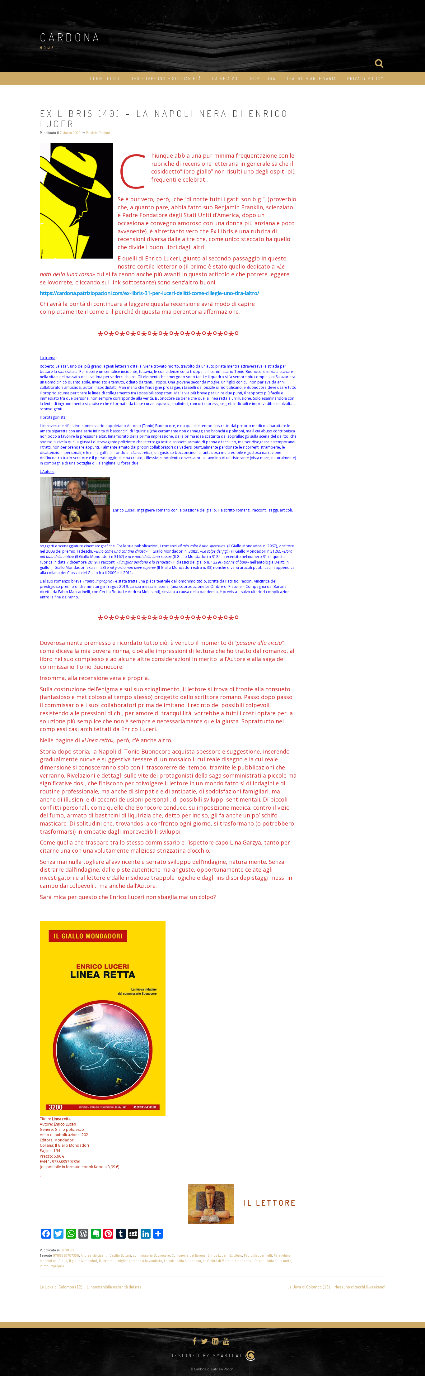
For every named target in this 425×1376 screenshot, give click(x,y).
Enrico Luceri (217, 1255)
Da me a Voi (225, 78)
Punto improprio (52, 1266)
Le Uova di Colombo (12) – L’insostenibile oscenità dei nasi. (91, 1287)
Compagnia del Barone (189, 1255)
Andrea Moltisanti (94, 1255)
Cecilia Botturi (120, 1255)
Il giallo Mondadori (83, 1260)
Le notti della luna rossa (182, 1260)
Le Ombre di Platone (218, 1260)
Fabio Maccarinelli (258, 1255)
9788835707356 (66, 1255)
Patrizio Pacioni (98, 132)
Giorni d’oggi (104, 78)
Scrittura (263, 78)
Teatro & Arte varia (311, 78)
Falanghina (282, 1255)
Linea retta (243, 1260)
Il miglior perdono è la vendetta (138, 1260)
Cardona (70, 37)
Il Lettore (106, 1260)
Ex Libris (235, 1255)
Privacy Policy (365, 78)
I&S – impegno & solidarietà (166, 78)
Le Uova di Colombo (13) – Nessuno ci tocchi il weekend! (336, 1287)
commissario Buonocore (151, 1255)
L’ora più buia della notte (272, 1260)
